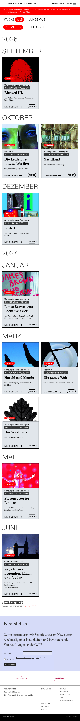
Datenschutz (65, 695)
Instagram (45, 704)
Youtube (44, 710)
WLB (20, 20)
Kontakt (63, 689)
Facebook (45, 707)
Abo (35, 4)
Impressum (64, 692)
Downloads (46, 689)
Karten (29, 4)
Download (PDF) (29, 606)
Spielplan (12, 4)
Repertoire (36, 27)
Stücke (21, 4)
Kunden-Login (58, 4)
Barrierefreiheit (66, 701)
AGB (61, 698)
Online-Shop (25, 12)
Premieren (13, 27)
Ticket (32, 106)
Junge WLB (37, 20)
